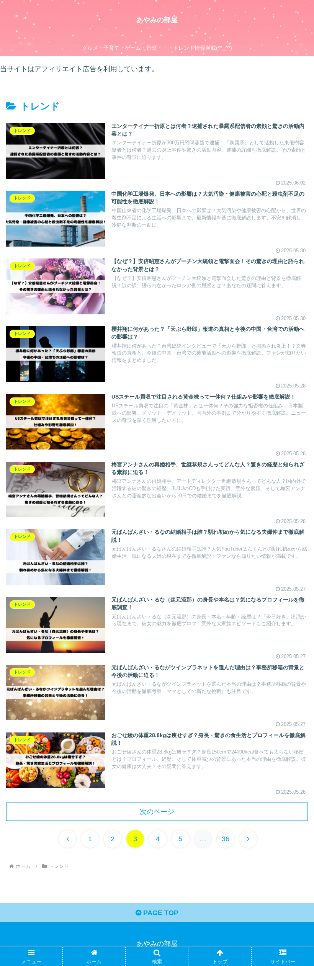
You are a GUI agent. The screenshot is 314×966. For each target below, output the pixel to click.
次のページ (157, 812)
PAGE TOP (159, 913)
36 (225, 839)
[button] (290, 742)
